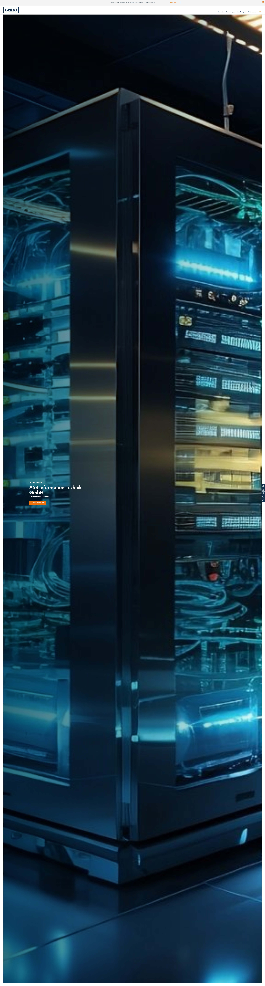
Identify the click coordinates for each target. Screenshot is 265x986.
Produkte (221, 12)
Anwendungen (230, 12)
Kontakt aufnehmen (38, 502)
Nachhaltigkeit (241, 12)
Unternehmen (252, 12)
